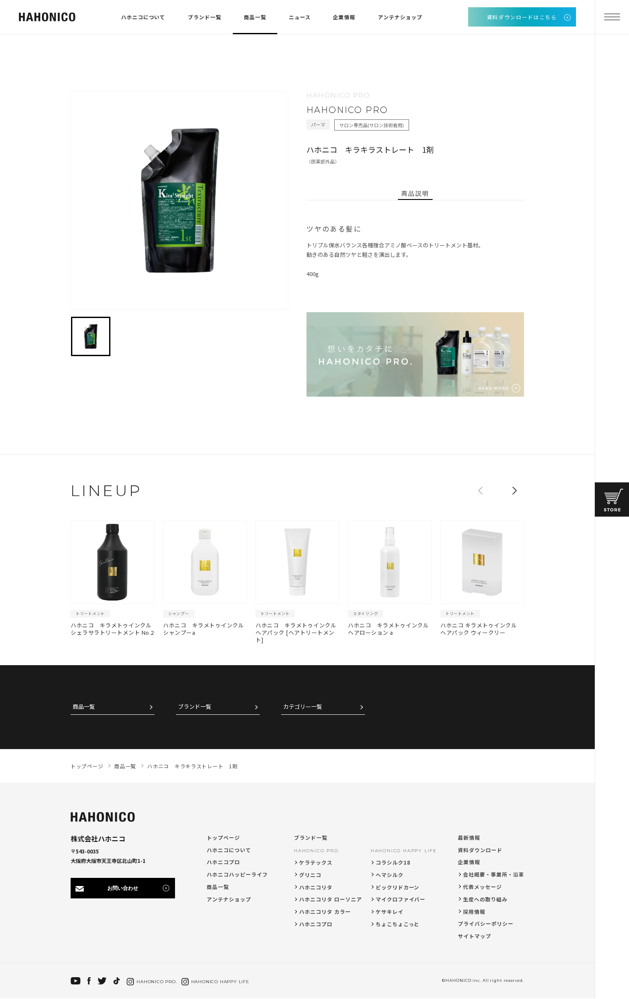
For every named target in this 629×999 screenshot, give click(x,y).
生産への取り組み (485, 899)
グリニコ (310, 874)
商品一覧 (255, 17)
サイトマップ (474, 936)
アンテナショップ (400, 17)
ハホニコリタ (315, 887)
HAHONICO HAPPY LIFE (404, 850)
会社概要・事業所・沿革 (493, 874)
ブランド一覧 (204, 17)
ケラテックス (315, 862)
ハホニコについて (143, 17)
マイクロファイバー (401, 899)
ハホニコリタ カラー (325, 911)
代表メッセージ (482, 886)
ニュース (300, 17)
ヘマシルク (390, 874)
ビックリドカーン (398, 887)
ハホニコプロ (223, 861)
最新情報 (469, 837)
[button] (514, 490)
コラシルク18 (393, 862)
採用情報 (474, 911)
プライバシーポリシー (485, 923)
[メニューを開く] (612, 17)
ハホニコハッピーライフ (237, 874)
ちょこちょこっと (398, 924)
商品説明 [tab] (415, 193)
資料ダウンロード (480, 849)
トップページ (223, 837)
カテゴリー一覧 (302, 707)
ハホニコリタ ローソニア (330, 899)
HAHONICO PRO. (317, 850)
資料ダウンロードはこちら (522, 17)
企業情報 (344, 17)
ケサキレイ (390, 911)
